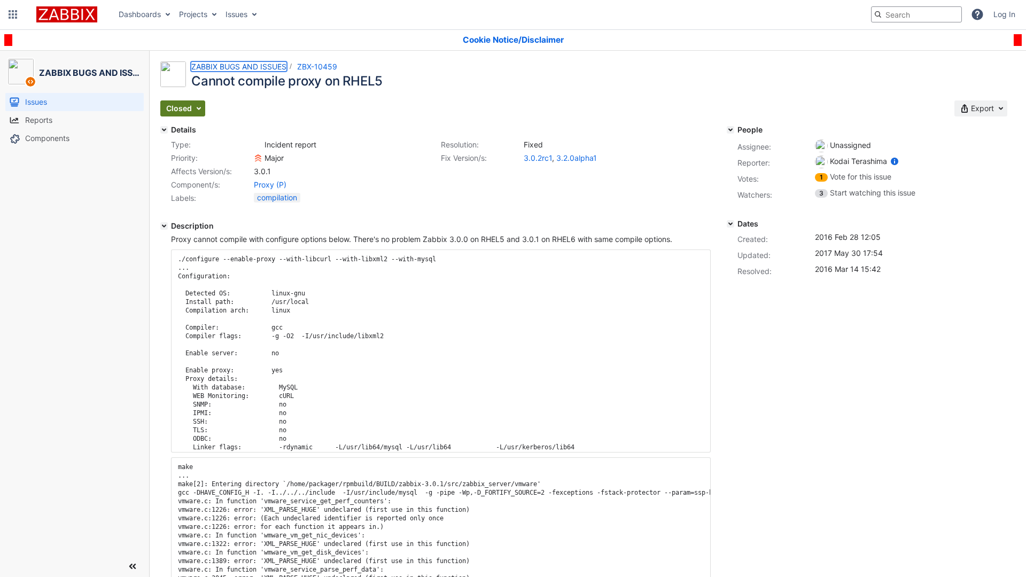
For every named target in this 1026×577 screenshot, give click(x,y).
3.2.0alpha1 (576, 157)
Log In (1004, 14)
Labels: (183, 197)
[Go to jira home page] (67, 14)
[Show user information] (894, 161)
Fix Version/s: (464, 157)
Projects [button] (193, 14)
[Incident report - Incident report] (258, 145)
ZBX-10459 (317, 66)
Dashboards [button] (140, 14)
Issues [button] (236, 14)
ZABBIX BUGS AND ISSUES (238, 66)
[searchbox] (916, 14)
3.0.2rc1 (538, 157)
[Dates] (730, 224)
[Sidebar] (132, 566)
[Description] (164, 226)
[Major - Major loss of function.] (258, 158)
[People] (730, 130)
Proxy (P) (270, 184)
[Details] (164, 130)
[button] (12, 14)
